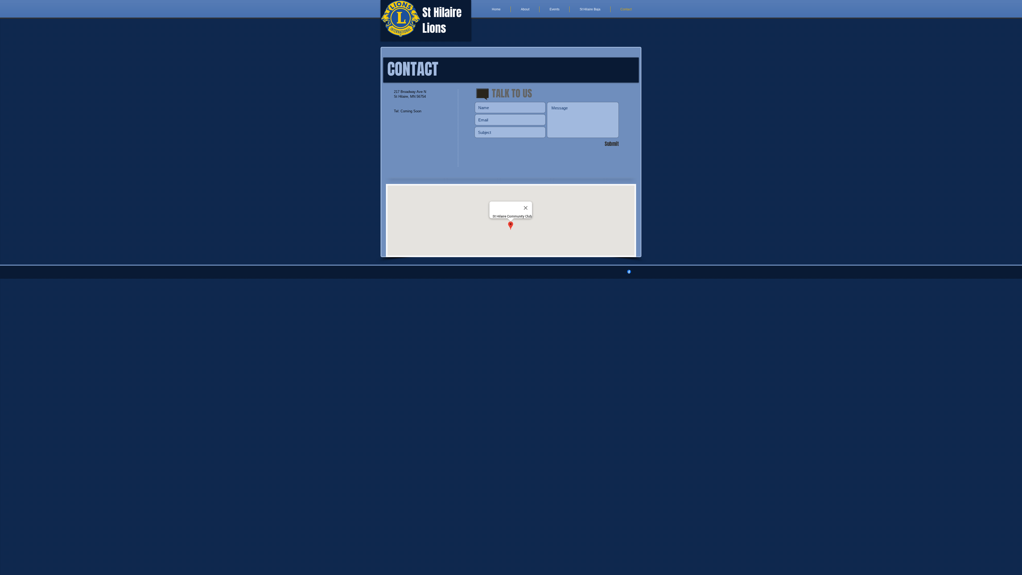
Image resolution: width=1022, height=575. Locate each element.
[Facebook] (629, 271)
